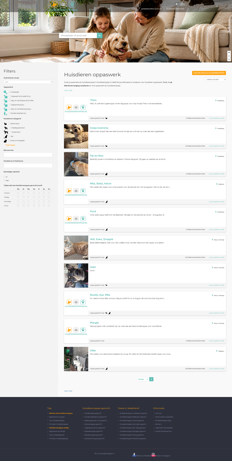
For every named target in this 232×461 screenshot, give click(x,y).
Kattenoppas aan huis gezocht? (96, 420)
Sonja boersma (99, 127)
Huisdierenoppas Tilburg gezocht (132, 435)
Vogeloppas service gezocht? (95, 428)
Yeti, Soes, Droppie (101, 239)
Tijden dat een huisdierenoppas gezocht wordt (23, 185)
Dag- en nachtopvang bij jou (21, 109)
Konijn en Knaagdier (17, 140)
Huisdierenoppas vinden (59, 428)
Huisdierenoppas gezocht (151, 9)
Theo (93, 100)
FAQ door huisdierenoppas (59, 424)
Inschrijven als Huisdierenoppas (209, 73)
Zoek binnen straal (11, 78)
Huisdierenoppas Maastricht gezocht (133, 438)
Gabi (93, 266)
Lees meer (68, 90)
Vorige (141, 379)
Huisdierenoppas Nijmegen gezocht (133, 431)
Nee (7, 180)
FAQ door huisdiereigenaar (58, 438)
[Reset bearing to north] (229, 59)
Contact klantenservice (163, 431)
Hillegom (221, 351)
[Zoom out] (229, 56)
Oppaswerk (8, 87)
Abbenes (221, 184)
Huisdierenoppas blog (163, 420)
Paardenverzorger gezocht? (95, 438)
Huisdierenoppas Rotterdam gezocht (133, 417)
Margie (94, 322)
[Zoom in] (229, 52)
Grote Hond (16, 132)
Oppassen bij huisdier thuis (20, 96)
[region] (116, 31)
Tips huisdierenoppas (56, 420)
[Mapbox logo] (6, 60)
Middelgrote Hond (18, 128)
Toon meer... (10, 145)
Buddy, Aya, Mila (100, 294)
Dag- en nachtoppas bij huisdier (22, 100)
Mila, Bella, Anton (100, 183)
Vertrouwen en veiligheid (164, 417)
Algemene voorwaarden (164, 428)
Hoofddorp (220, 101)
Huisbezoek (14, 92)
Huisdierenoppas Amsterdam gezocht (133, 413)
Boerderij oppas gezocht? (94, 435)
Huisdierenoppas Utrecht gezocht (132, 420)
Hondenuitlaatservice (18, 113)
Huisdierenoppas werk (175, 9)
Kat (12, 136)
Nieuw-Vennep (219, 240)
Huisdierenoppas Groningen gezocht (133, 424)
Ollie (93, 350)
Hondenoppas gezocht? (93, 413)
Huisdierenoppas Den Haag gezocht (133, 428)
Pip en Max (96, 155)
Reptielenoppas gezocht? (94, 431)
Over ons (158, 413)
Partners (158, 424)
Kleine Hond (14, 124)
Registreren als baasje (57, 431)
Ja (6, 177)
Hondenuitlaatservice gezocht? (96, 417)
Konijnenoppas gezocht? (93, 424)
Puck (93, 211)
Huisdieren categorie (12, 119)
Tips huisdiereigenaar (57, 435)
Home (134, 9)
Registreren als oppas (57, 417)
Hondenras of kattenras (13, 161)
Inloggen (182, 4)
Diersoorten (9, 150)
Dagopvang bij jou (17, 105)
